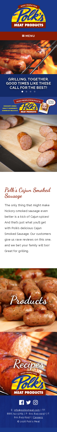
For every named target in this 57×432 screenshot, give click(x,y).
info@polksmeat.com (27, 410)
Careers (38, 417)
